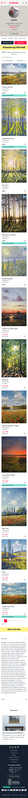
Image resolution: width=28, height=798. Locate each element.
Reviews (10, 38)
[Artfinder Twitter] (12, 747)
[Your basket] (26, 3)
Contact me (21, 42)
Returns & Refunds (14, 757)
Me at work (23, 38)
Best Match (20, 60)
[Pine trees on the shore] (14, 219)
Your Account (14, 752)
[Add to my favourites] (25, 93)
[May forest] (14, 364)
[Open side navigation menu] (1, 3)
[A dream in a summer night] (14, 313)
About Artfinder (14, 750)
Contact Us (14, 761)
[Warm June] (14, 513)
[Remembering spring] (14, 123)
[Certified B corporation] (14, 782)
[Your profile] (22, 2)
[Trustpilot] (14, 787)
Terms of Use (14, 795)
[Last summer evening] (14, 461)
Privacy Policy (22, 795)
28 (2, 624)
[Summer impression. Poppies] (14, 413)
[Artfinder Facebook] (9, 747)
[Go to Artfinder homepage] (14, 3)
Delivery (14, 755)
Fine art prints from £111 (8, 485)
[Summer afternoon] (14, 79)
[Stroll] (14, 560)
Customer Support (14, 759)
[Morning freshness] (14, 266)
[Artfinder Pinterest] (18, 747)
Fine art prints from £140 (8, 95)
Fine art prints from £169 (8, 616)
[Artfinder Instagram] (15, 747)
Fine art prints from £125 (8, 146)
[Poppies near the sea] (14, 600)
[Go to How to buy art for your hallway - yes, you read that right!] (14, 728)
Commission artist (7, 42)
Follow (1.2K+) (15, 33)
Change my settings (14, 776)
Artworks (4, 38)
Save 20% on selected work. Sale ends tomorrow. (15, 53)
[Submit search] (5, 3)
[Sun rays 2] (14, 170)
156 (19, 25)
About (16, 38)
